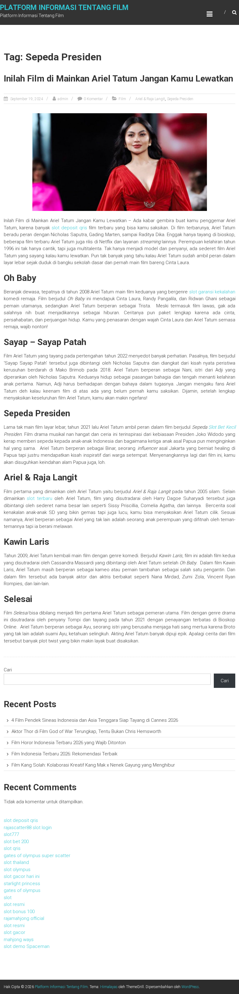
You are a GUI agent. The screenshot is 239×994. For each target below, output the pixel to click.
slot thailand (16, 862)
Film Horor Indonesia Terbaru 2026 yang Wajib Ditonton (69, 742)
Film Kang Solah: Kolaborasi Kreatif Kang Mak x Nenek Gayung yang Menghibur (93, 765)
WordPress (190, 987)
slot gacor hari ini (22, 876)
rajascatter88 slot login (28, 827)
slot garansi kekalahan (212, 292)
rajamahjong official (24, 918)
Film (122, 99)
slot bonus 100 (19, 911)
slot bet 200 (16, 841)
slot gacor (14, 932)
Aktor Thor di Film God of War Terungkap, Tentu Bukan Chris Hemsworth (86, 731)
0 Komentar (93, 99)
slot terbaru (39, 498)
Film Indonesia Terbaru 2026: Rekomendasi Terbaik (64, 754)
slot (8, 897)
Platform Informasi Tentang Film (64, 7)
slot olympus (17, 869)
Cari (8, 670)
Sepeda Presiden (180, 99)
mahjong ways (19, 939)
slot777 (11, 834)
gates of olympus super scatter (37, 855)
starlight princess (22, 883)
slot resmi (14, 904)
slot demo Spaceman (26, 946)
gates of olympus (22, 890)
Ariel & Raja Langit (150, 99)
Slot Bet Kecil (222, 427)
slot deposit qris (69, 228)
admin (63, 99)
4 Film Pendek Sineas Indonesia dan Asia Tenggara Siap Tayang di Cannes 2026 (95, 720)
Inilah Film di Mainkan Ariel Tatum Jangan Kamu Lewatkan (118, 78)
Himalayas (109, 987)
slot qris (12, 848)
